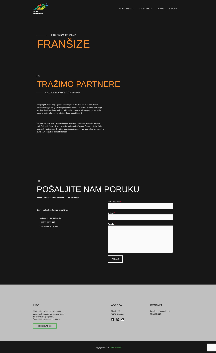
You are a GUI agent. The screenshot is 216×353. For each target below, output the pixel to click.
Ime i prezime (114, 202)
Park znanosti (126, 9)
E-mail (111, 213)
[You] (122, 319)
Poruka (112, 224)
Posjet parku (145, 9)
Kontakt (173, 9)
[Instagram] (117, 319)
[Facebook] (112, 319)
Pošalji (115, 259)
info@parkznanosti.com (160, 311)
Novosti (161, 9)
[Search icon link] (182, 8)
